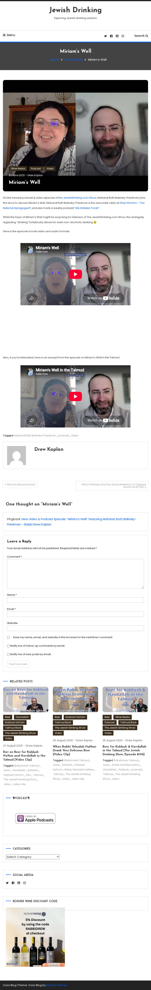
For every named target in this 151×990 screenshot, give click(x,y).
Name (12, 595)
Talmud (38, 775)
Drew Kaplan (35, 175)
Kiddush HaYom (15, 722)
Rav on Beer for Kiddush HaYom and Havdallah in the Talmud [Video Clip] (24, 756)
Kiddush (33, 770)
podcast (63, 435)
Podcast (36, 168)
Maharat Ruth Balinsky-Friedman (35, 435)
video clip (19, 784)
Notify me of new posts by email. (30, 654)
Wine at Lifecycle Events (21, 484)
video (74, 435)
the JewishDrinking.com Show (77, 198)
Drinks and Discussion (125, 765)
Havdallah (22, 717)
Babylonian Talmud (27, 765)
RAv (28, 775)
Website (12, 623)
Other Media (18, 168)
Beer (7, 717)
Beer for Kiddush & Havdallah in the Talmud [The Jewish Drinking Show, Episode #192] (124, 750)
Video (50, 168)
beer (7, 770)
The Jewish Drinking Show (20, 733)
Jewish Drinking (75, 10)
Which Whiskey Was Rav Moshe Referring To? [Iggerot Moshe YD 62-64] (114, 486)
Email (11, 609)
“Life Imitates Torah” (86, 208)
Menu (11, 35)
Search (139, 36)
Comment (14, 557)
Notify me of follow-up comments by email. (37, 646)
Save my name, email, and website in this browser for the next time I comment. (63, 637)
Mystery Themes (56, 985)
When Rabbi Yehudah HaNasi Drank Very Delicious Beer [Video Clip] (74, 750)
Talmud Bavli (13, 727)
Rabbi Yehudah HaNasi (79, 769)
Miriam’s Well (24, 182)
